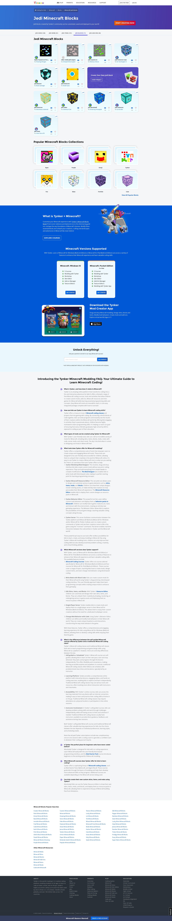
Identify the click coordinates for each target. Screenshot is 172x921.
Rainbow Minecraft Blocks (120, 816)
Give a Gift (90, 885)
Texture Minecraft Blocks (93, 811)
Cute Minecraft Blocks (92, 832)
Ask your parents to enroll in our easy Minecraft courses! (86, 354)
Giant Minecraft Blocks (119, 819)
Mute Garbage (40, 85)
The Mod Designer (88, 472)
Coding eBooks (74, 895)
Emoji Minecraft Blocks (41, 816)
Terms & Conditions (47, 913)
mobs (73, 485)
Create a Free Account (100, 918)
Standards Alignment (130, 899)
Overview (90, 881)
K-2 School (126, 895)
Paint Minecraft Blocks (40, 813)
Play (61, 3)
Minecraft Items (38, 862)
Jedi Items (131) (67, 33)
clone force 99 (40, 133)
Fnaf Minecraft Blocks (40, 824)
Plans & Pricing (92, 893)
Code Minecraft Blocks (40, 827)
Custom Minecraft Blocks (67, 811)
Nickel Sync (66, 85)
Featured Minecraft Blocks (68, 824)
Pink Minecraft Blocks (40, 832)
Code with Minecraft (40, 867)
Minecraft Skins (38, 854)
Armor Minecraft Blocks (67, 834)
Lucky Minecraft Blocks (93, 813)
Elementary (126, 887)
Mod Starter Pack (92, 754)
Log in (134, 3)
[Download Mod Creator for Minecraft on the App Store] (96, 324)
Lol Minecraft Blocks (92, 816)
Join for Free (124, 3)
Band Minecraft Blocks (40, 819)
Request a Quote (128, 907)
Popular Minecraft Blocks (67, 842)
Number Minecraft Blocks (120, 829)
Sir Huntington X (122, 62)
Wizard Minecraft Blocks (93, 821)
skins (108, 483)
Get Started (70, 292)
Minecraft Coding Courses (75, 562)
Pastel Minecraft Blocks (41, 837)
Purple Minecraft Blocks (41, 842)
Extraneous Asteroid (42, 109)
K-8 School (126, 897)
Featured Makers (92, 891)
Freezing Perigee (41, 62)
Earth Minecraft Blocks (40, 829)
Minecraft (52, 10)
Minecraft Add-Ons (39, 859)
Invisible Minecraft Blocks (41, 821)
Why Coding (91, 889)
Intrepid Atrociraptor (69, 62)
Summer (90, 897)
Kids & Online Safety (69, 913)
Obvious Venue (94, 62)
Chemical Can (67, 109)
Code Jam (108, 899)
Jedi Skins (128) (40, 33)
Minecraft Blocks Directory (42, 840)
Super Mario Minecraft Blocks (121, 840)
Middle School (127, 889)
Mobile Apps (73, 891)
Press (71, 887)
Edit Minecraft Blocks (118, 811)
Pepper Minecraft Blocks (119, 813)
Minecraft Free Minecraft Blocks (96, 824)
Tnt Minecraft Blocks (92, 819)
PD (124, 901)
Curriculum (91, 883)
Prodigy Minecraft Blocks (120, 834)
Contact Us (85, 913)
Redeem (90, 887)
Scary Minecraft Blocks (119, 837)
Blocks (60, 10)
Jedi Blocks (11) (80, 33)
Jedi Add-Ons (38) (95, 33)
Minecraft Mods (38, 865)
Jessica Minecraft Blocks (119, 827)
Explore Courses (52, 238)
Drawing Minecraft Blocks (68, 816)
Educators (80, 3)
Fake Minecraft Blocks (66, 821)
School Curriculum (129, 883)
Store (71, 897)
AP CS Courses (127, 893)
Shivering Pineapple (96, 109)
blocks (80, 485)
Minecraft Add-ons (111, 893)
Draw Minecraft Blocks (67, 827)
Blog (70, 881)
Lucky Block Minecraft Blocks (121, 821)
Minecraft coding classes (95, 413)
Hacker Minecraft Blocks (93, 829)
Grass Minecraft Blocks (93, 834)
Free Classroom (128, 885)
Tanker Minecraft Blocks (67, 832)
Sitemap (72, 893)
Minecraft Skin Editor (112, 887)
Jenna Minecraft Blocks (67, 829)
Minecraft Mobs (38, 852)
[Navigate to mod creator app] (63, 320)
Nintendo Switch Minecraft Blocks (70, 840)
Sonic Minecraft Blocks (67, 819)
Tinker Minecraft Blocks (119, 832)
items (68, 485)
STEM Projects (127, 905)
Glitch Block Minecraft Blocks (43, 834)
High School (127, 891)
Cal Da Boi (120, 109)
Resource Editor (102, 591)
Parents (69, 3)
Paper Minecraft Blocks (67, 837)
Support (103, 3)
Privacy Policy (58, 913)
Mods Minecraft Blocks (93, 827)
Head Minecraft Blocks (119, 824)
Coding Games (109, 881)
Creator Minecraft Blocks (41, 811)
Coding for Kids (41, 10)
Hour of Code (109, 901)
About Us (72, 883)
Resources (92, 3)
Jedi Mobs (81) (53, 33)
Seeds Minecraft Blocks (93, 840)
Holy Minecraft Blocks (93, 837)
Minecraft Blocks (65, 813)
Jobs (70, 889)
